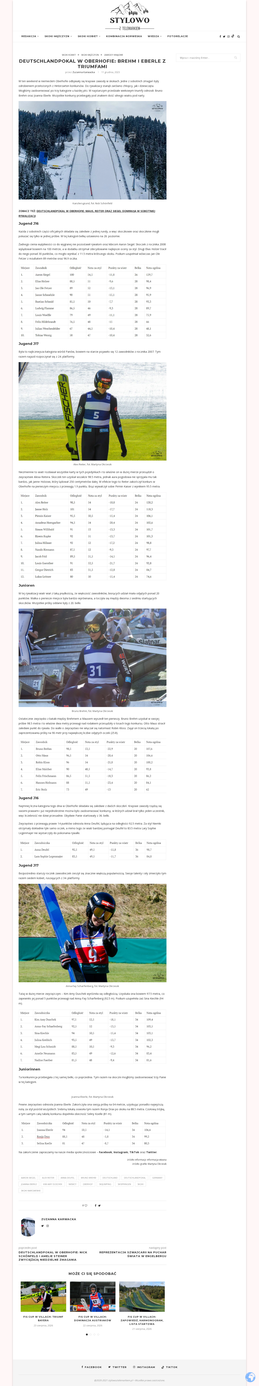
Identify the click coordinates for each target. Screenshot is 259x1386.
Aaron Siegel (28, 1177)
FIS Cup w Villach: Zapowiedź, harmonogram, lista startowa (142, 1320)
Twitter (151, 1152)
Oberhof (88, 1184)
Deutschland (110, 1177)
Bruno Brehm (88, 1177)
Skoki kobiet (88, 36)
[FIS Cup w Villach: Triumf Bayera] (43, 1297)
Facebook (105, 1152)
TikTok (134, 1152)
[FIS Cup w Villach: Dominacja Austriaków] (92, 1297)
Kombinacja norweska (124, 36)
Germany (157, 1177)
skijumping (105, 1184)
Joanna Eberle (29, 1184)
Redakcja (28, 36)
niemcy (72, 1184)
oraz (142, 1152)
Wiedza (153, 36)
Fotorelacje (177, 36)
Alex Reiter (48, 1177)
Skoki (140, 1184)
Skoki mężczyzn (57, 36)
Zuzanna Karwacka (83, 72)
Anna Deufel (68, 1177)
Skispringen (124, 1184)
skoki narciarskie (31, 1190)
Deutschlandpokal (135, 1177)
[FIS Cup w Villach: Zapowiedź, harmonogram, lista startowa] (142, 1297)
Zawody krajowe (113, 55)
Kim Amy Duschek (52, 1184)
